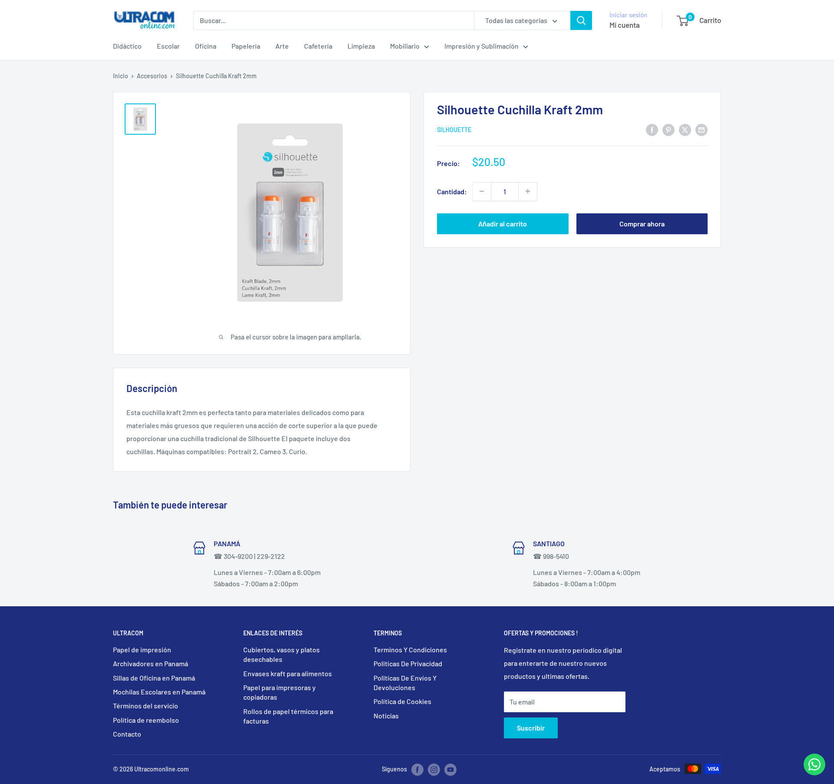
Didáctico (127, 46)
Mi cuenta (624, 24)
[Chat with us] (814, 772)
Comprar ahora (642, 223)
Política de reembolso (146, 720)
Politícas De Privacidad (408, 663)
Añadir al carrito (502, 223)
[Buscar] (581, 20)
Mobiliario (405, 46)
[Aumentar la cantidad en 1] (528, 191)
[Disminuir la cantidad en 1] (482, 191)
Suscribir (531, 728)
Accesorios (152, 76)
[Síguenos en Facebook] (417, 770)
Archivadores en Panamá (150, 663)
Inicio (120, 76)
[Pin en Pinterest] (668, 129)
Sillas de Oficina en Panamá (154, 678)
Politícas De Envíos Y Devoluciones (405, 682)
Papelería (246, 46)
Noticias (386, 715)
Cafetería (318, 46)
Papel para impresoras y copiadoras (279, 692)
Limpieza (361, 46)
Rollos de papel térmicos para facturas (288, 716)
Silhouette (454, 129)
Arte (282, 46)
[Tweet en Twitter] (685, 129)
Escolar (168, 46)
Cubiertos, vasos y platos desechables (281, 654)
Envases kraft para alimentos (287, 673)
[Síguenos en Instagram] (434, 770)
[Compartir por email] (701, 129)
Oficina (205, 46)
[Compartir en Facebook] (652, 129)
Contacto (127, 734)
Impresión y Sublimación (481, 46)
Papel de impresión (142, 649)
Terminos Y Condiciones (410, 649)
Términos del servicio (145, 705)
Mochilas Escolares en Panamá (159, 692)
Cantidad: (452, 191)
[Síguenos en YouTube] (450, 770)
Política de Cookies (402, 701)
